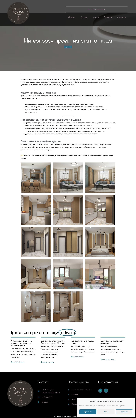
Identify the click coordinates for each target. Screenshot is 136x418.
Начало (71, 17)
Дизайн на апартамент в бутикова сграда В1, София (53, 342)
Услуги (96, 17)
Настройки (124, 412)
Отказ (106, 412)
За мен (84, 17)
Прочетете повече (17, 362)
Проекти (108, 17)
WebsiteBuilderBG (76, 416)
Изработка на (59, 416)
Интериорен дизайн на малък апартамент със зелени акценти (21, 343)
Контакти (121, 17)
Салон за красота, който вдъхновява (113, 342)
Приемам (87, 412)
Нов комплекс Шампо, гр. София (82, 342)
